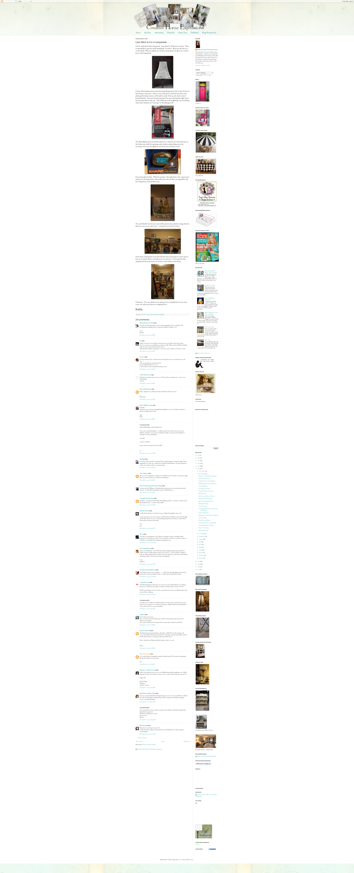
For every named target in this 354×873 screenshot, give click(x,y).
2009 (198, 564)
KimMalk (142, 459)
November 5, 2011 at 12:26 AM (148, 577)
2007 (198, 570)
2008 (198, 567)
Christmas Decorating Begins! (207, 481)
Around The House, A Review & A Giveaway (208, 509)
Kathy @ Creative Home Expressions (207, 50)
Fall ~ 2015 (207, 340)
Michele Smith (144, 726)
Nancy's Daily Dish (145, 631)
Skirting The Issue (204, 504)
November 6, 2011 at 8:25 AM (147, 702)
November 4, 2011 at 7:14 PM (147, 493)
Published (195, 33)
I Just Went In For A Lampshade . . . (208, 523)
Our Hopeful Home (145, 548)
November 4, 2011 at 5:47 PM (147, 399)
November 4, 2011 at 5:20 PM (147, 369)
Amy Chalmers (144, 473)
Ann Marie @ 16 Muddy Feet (148, 570)
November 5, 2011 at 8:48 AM (148, 594)
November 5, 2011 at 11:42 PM (147, 688)
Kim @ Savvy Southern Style (147, 693)
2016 (198, 455)
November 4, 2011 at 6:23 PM (147, 453)
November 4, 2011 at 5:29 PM (147, 383)
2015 (198, 458)
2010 (198, 561)
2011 (198, 469)
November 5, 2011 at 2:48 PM (147, 625)
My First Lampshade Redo (206, 501)
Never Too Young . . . (205, 528)
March (201, 553)
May (200, 547)
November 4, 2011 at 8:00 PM (147, 505)
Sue (141, 341)
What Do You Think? (204, 520)
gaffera (180, 860)
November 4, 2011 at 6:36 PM (147, 468)
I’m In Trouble (203, 518)
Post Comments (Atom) (149, 745)
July (200, 542)
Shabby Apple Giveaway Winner (208, 484)
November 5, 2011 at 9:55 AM (147, 609)
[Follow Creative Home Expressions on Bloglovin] (203, 765)
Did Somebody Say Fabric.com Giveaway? (211, 271)
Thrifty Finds (202, 494)
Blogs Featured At (209, 33)
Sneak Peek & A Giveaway (206, 491)
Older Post (186, 741)
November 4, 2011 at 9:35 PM (147, 528)
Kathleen (142, 615)
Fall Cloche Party (209, 327)
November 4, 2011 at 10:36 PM (148, 543)
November (202, 474)
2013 (198, 463)
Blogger (191, 860)
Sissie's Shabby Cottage (146, 405)
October (201, 534)
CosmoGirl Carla (144, 582)
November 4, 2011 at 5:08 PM (147, 335)
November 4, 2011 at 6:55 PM (147, 480)
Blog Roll (171, 33)
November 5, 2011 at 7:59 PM (147, 664)
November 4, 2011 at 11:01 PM (147, 564)
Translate (208, 75)
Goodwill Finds (203, 486)
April (200, 550)
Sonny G (142, 357)
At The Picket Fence (145, 375)
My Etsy (147, 33)
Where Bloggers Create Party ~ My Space (211, 313)
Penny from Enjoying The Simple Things (151, 486)
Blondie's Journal (144, 511)
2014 (198, 461)
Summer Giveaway (210, 285)
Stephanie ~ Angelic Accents (148, 670)
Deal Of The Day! (204, 513)
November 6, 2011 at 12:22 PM (147, 734)
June (200, 545)
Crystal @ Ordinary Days (147, 498)
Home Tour (182, 33)
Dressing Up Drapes (204, 489)
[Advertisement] (203, 814)
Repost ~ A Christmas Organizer (208, 476)
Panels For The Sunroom (205, 499)
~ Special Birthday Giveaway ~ (209, 299)
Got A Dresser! (203, 506)
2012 (198, 466)
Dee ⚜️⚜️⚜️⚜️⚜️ (145, 654)
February (201, 555)
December (202, 471)
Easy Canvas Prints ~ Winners (207, 496)
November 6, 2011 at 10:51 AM (148, 720)
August (201, 539)
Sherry (141, 534)
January (201, 558)
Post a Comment (142, 738)
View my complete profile (202, 65)
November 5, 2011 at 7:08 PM (147, 648)
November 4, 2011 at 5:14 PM (147, 351)
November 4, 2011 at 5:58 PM (147, 419)
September (202, 536)
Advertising (159, 33)
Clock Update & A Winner (206, 525)
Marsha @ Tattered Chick (147, 323)
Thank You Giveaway (204, 479)
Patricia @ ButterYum (145, 389)
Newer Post (139, 741)
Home (138, 33)
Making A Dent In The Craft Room (208, 515)
